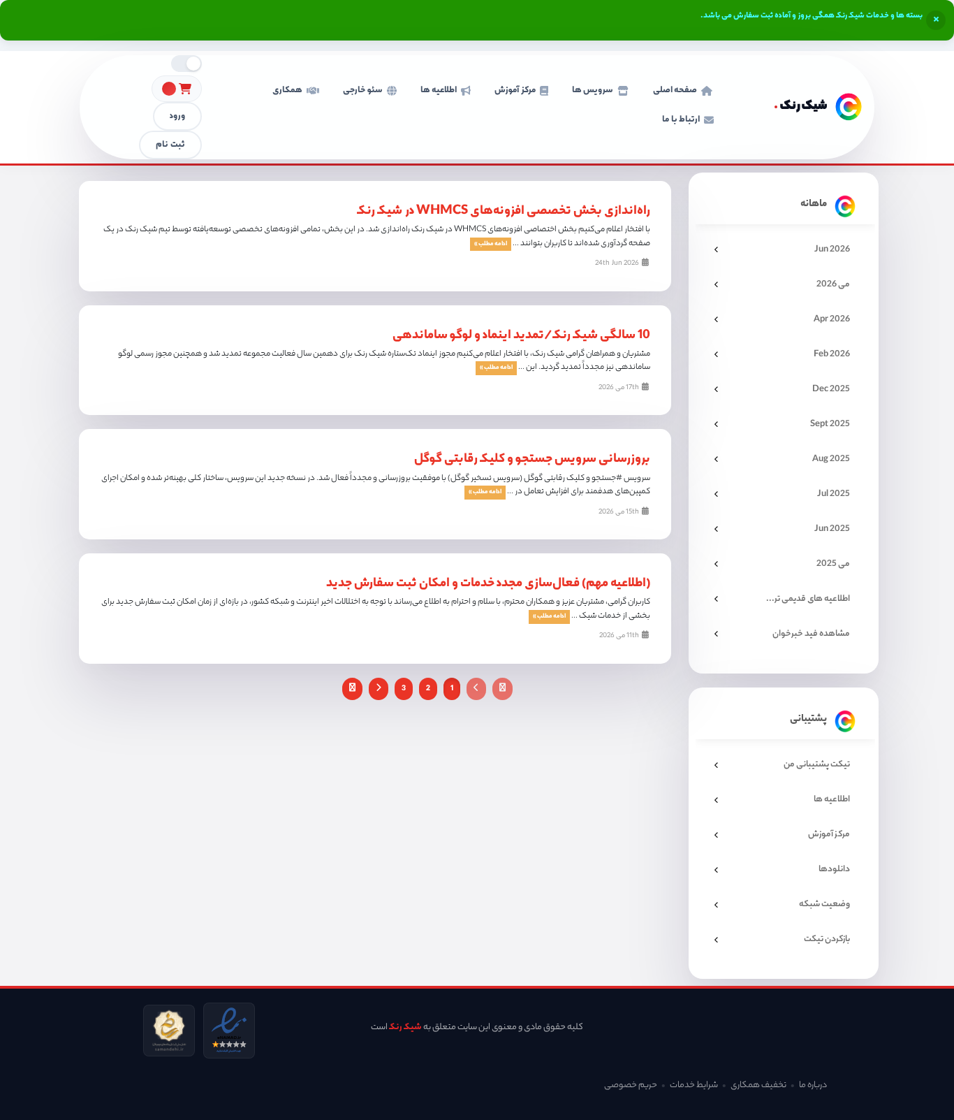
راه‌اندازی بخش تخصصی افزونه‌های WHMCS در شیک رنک (503, 211)
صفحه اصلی (675, 90)
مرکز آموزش (514, 90)
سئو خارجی (362, 90)
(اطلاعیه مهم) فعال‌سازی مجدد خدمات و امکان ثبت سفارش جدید (488, 584)
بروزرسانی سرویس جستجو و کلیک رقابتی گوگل (532, 459)
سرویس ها (592, 90)
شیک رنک (405, 1027)
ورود (177, 116)
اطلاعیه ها (438, 90)
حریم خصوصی (630, 1085)
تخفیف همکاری (758, 1085)
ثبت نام (170, 145)
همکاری (287, 90)
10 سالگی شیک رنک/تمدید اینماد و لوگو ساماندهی (521, 336)
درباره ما (813, 1085)
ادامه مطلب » (490, 244)
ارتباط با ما (681, 119)
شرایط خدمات (694, 1085)
